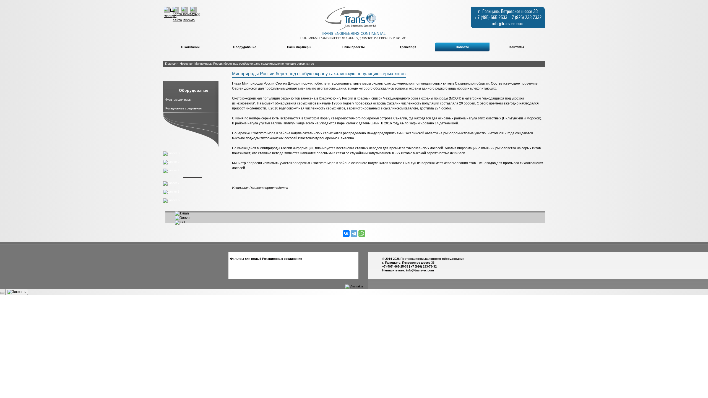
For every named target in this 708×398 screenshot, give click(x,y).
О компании (190, 47)
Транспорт (408, 47)
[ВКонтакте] (346, 233)
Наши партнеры (299, 47)
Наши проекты (353, 47)
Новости (462, 47)
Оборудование (244, 47)
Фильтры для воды (178, 99)
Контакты (516, 47)
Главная (170, 63)
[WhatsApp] (361, 233)
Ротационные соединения (183, 108)
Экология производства (268, 188)
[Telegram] (354, 233)
